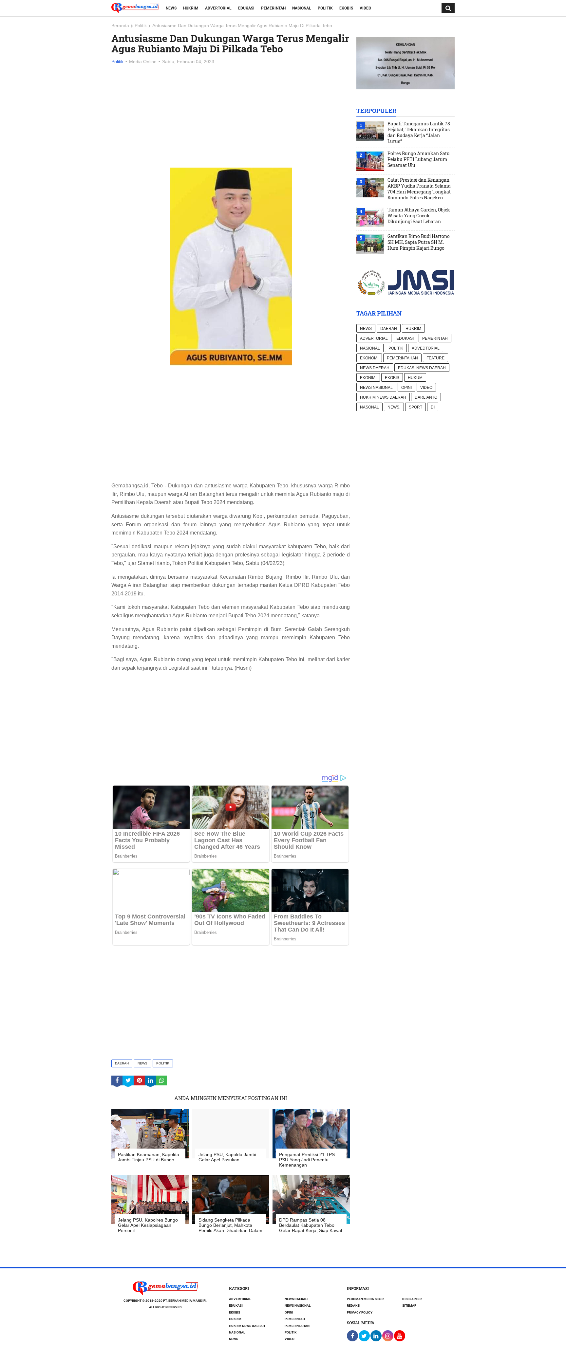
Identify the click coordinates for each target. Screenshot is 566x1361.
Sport (415, 407)
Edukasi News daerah (422, 368)
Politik (325, 8)
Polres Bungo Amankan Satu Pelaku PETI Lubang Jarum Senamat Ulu (418, 159)
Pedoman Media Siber (365, 1299)
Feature (435, 358)
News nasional (376, 387)
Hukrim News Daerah (383, 397)
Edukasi (246, 8)
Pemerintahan (402, 358)
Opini (406, 387)
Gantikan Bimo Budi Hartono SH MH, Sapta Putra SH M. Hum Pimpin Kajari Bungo (418, 242)
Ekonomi (369, 358)
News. (393, 407)
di (433, 407)
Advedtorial (426, 348)
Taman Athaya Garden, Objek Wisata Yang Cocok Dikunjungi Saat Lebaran (418, 216)
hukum (415, 377)
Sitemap (409, 1305)
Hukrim (190, 8)
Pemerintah (273, 8)
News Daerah (374, 368)
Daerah (122, 1063)
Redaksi (353, 1305)
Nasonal (369, 407)
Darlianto (426, 397)
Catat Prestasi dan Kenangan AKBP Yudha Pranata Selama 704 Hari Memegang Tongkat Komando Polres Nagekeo (419, 189)
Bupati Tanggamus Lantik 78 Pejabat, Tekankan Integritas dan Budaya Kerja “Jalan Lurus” (418, 132)
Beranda (120, 25)
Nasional (301, 8)
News (171, 8)
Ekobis (346, 8)
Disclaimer (412, 1299)
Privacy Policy (359, 1312)
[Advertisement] (230, 115)
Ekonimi (368, 377)
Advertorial (218, 8)
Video (365, 8)
